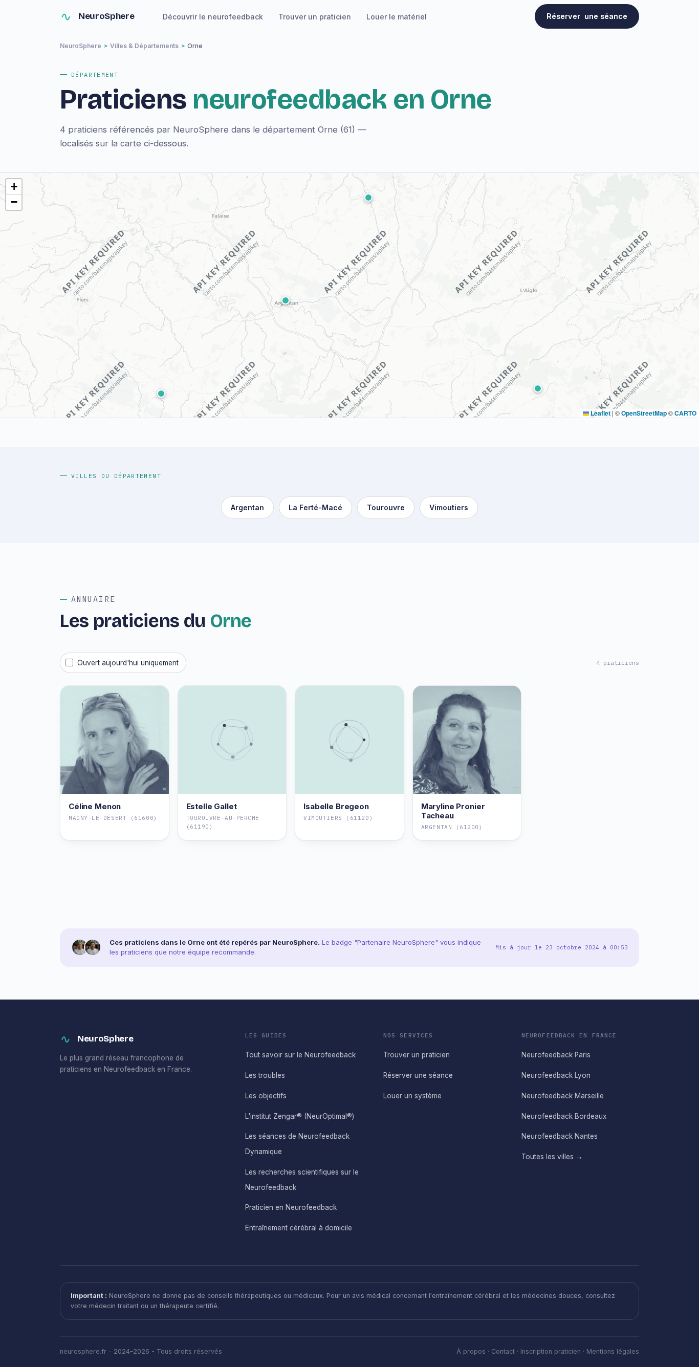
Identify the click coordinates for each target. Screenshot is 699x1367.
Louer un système (412, 1096)
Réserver (587, 16)
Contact (503, 1351)
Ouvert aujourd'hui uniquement (128, 663)
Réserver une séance (418, 1075)
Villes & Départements (144, 46)
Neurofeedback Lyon (556, 1075)
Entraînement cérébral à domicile (298, 1228)
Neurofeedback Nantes (559, 1136)
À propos (471, 1351)
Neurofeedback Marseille (562, 1096)
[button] (538, 388)
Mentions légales (612, 1351)
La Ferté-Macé (315, 507)
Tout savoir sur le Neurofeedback (300, 1055)
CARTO (685, 413)
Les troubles (265, 1075)
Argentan (247, 507)
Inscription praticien (550, 1351)
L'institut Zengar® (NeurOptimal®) (299, 1116)
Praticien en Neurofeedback (291, 1207)
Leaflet (599, 413)
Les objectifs (266, 1096)
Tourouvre (386, 507)
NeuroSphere (106, 16)
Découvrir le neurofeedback (213, 16)
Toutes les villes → (552, 1157)
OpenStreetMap (644, 413)
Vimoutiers (448, 507)
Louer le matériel (396, 16)
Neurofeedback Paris (556, 1055)
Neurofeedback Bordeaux (563, 1116)
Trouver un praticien (314, 16)
